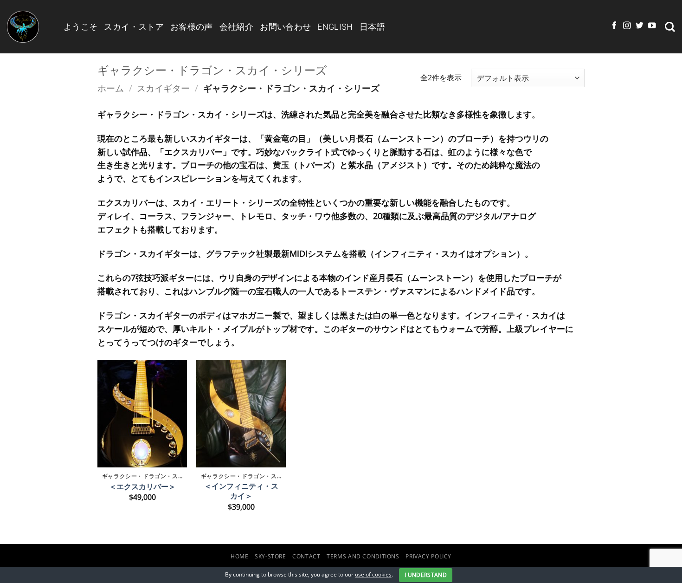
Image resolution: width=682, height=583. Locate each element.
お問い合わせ (285, 27)
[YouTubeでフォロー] (652, 26)
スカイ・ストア (134, 27)
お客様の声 (191, 27)
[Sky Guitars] (28, 26)
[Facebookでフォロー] (614, 26)
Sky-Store (270, 556)
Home (240, 556)
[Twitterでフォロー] (639, 26)
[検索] (670, 27)
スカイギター (163, 88)
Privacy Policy (428, 556)
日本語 (372, 27)
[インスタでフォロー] (627, 26)
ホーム (110, 88)
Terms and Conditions (363, 556)
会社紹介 (236, 27)
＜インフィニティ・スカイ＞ (241, 491)
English (335, 27)
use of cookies (373, 574)
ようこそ (80, 27)
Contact (306, 556)
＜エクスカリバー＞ (142, 487)
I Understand (426, 575)
